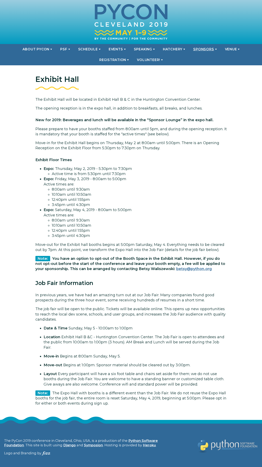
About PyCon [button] (36, 49)
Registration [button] (112, 60)
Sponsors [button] (203, 49)
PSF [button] (63, 49)
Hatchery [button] (172, 49)
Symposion (93, 445)
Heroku (149, 445)
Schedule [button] (88, 49)
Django (69, 445)
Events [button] (116, 49)
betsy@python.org (194, 269)
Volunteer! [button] (148, 60)
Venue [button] (231, 49)
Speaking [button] (143, 49)
